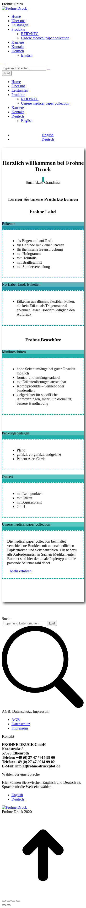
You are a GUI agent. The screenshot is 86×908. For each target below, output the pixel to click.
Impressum (19, 728)
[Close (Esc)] (4, 901)
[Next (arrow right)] (9, 905)
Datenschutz (20, 724)
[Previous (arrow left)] (4, 905)
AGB (15, 720)
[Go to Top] (43, 895)
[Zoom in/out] (18, 901)
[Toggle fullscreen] (13, 901)
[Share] (9, 901)
